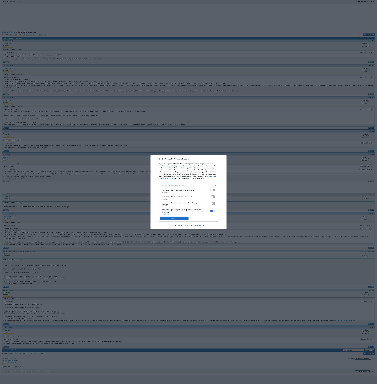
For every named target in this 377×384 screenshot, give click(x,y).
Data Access (188, 225)
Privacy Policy (199, 225)
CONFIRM (174, 218)
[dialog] (188, 192)
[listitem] (188, 186)
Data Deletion (177, 225)
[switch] (212, 190)
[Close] (222, 159)
